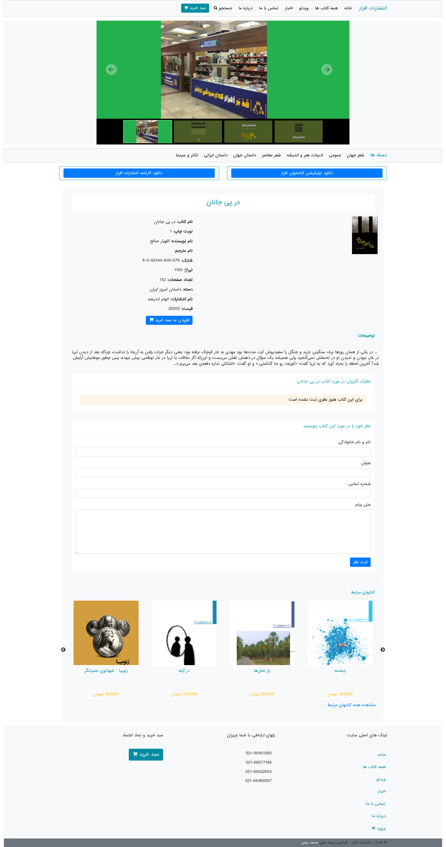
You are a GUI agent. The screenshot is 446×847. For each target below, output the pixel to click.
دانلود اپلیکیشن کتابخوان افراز (307, 173)
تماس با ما (268, 8)
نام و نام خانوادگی (354, 442)
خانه (348, 8)
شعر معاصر (271, 155)
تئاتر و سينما (187, 155)
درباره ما (245, 8)
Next (382, 649)
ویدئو (303, 8)
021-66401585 (259, 753)
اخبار (289, 8)
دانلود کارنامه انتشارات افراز (139, 173)
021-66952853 (258, 772)
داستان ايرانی (215, 155)
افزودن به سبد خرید (171, 320)
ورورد (380, 828)
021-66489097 (258, 781)
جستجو (224, 8)
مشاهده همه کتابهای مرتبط (351, 705)
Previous (63, 649)
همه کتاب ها (326, 8)
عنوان (366, 463)
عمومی (335, 155)
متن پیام (363, 505)
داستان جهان (244, 155)
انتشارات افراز (373, 8)
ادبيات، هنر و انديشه (305, 155)
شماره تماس (359, 484)
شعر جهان (355, 155)
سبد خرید (197, 8)
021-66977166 (259, 763)
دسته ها (378, 155)
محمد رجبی (309, 843)
